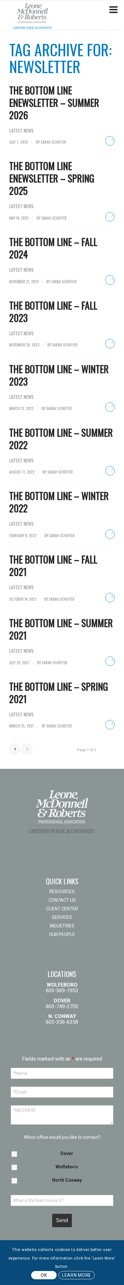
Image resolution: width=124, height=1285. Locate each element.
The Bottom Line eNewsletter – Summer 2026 (54, 102)
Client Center (62, 908)
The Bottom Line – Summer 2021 (61, 629)
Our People (62, 934)
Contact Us (62, 900)
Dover (66, 1153)
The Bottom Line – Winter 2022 (59, 502)
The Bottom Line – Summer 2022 (61, 438)
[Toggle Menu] (113, 10)
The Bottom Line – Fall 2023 (53, 311)
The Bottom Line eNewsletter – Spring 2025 (51, 178)
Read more (110, 141)
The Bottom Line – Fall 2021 (53, 565)
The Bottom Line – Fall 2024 (53, 248)
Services (62, 917)
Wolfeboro (67, 1166)
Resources (62, 891)
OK (44, 1275)
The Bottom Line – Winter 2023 (59, 375)
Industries (62, 925)
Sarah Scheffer (53, 142)
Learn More (76, 1275)
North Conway (67, 1180)
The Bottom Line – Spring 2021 (58, 692)
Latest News (21, 130)
